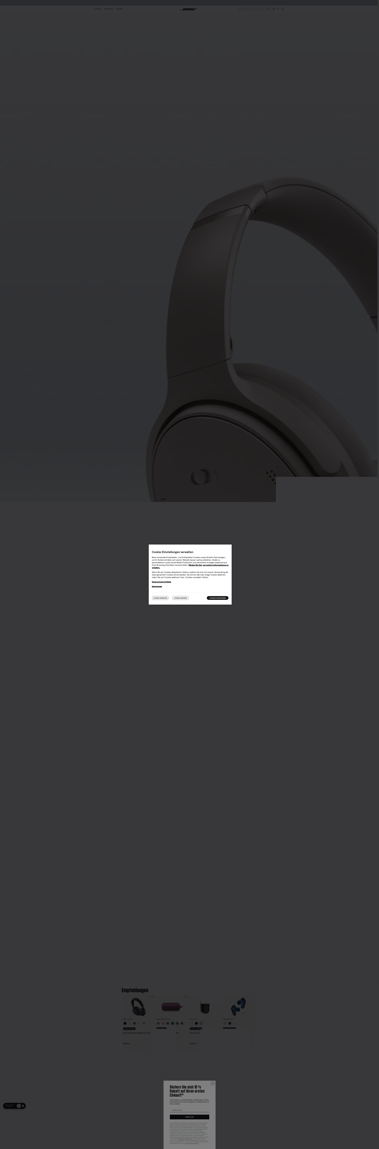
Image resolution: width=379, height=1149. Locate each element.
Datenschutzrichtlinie (161, 582)
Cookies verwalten (160, 598)
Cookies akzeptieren (218, 598)
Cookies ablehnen (180, 598)
